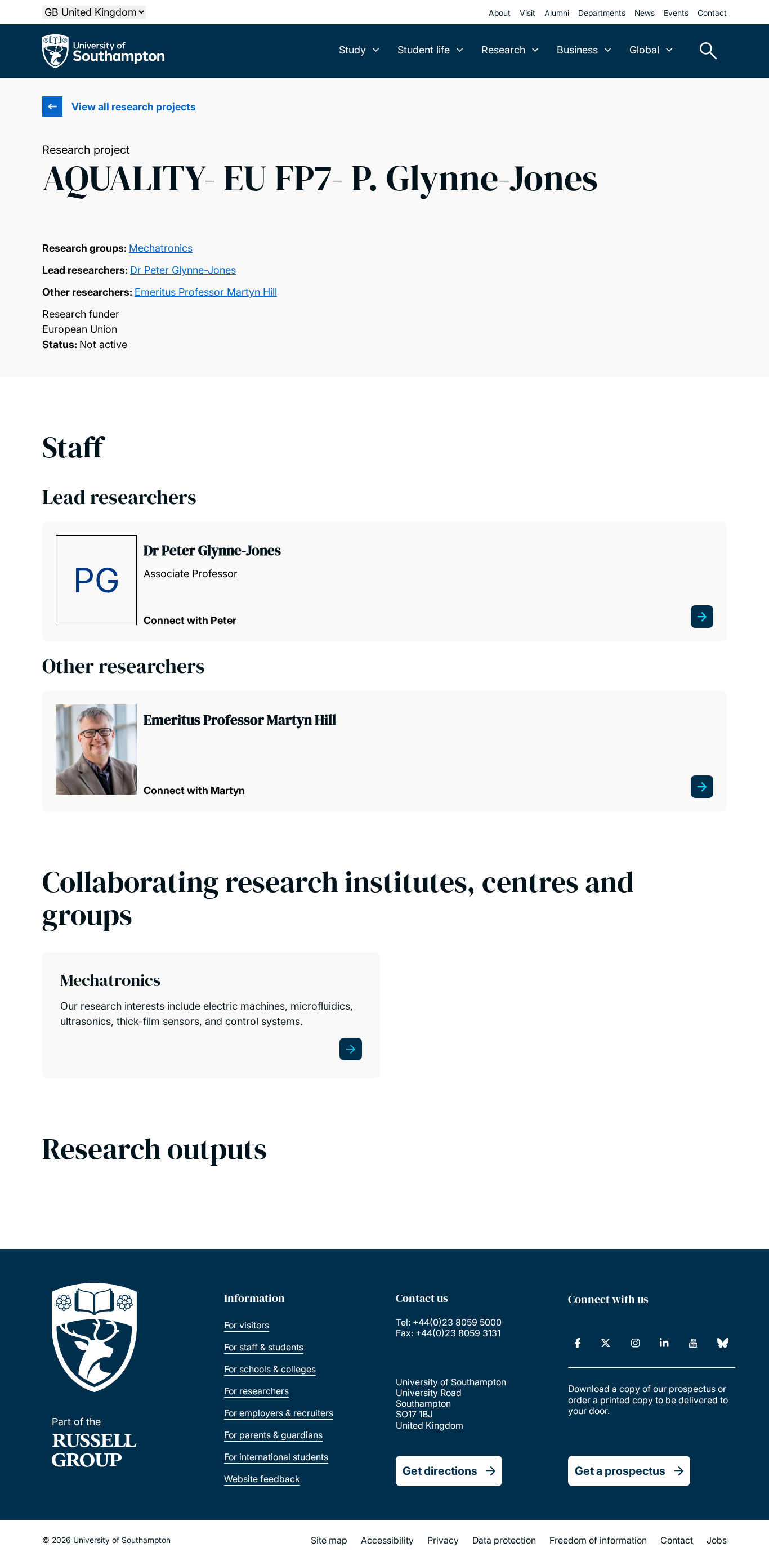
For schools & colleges (270, 1369)
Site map (329, 1540)
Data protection (504, 1540)
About (500, 12)
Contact (712, 12)
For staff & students (263, 1347)
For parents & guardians (273, 1434)
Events (676, 12)
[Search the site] (704, 51)
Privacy (443, 1540)
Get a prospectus (620, 1471)
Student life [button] (423, 50)
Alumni (556, 12)
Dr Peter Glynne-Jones (183, 270)
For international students (276, 1456)
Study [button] (352, 50)
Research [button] (503, 50)
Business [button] (577, 50)
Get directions (440, 1471)
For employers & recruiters (278, 1413)
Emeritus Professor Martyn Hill (206, 292)
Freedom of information (598, 1540)
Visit (527, 12)
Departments (601, 12)
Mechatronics (161, 248)
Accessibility (387, 1540)
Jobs (717, 1540)
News (644, 12)
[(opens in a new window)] (578, 1343)
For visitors (246, 1325)
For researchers (256, 1391)
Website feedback (262, 1478)
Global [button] (644, 50)
